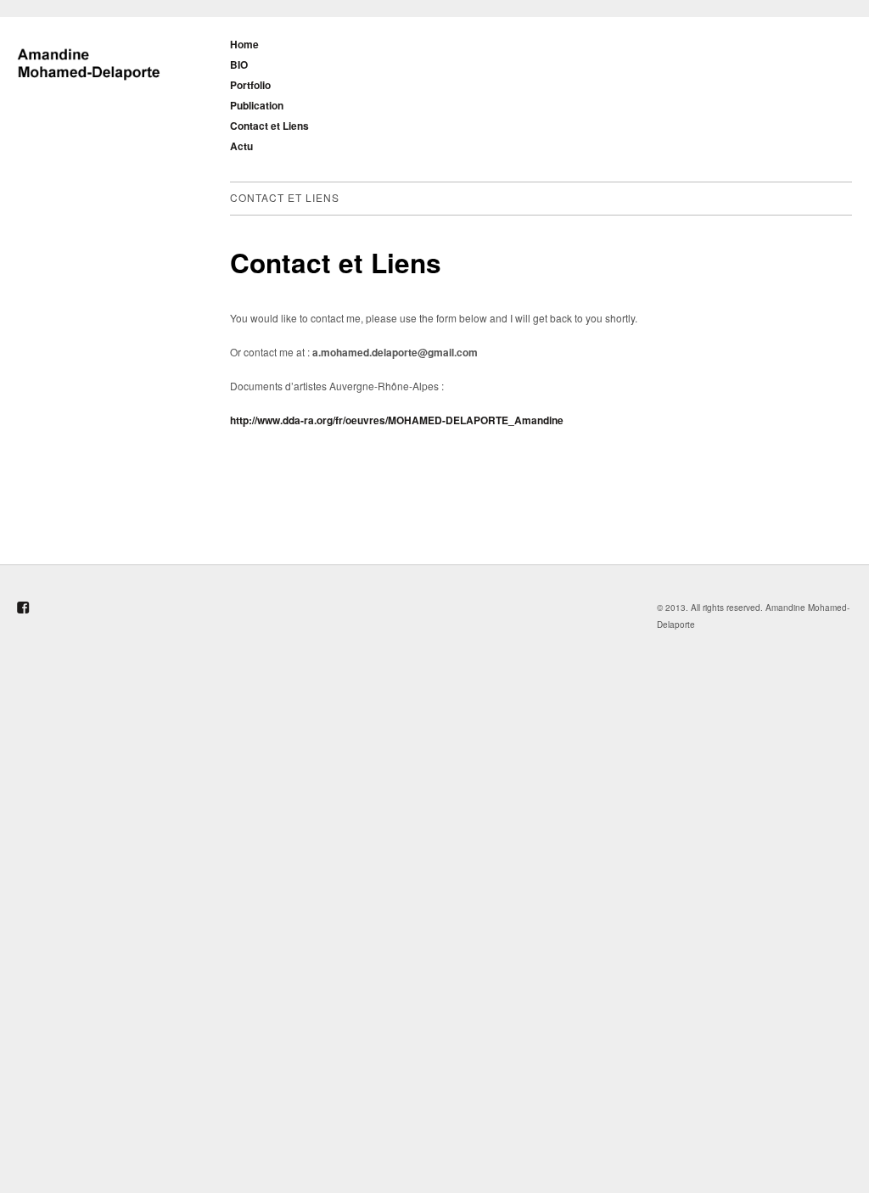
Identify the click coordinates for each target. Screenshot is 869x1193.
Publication (256, 105)
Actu (241, 146)
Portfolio (250, 84)
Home (244, 44)
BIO (239, 64)
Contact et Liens (269, 125)
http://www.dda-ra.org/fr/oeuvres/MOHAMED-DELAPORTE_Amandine (396, 420)
